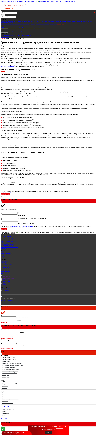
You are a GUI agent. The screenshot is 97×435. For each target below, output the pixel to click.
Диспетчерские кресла (21, 21)
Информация (4, 29)
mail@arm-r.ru (5, 290)
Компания (21, 218)
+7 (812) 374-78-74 (9, 8)
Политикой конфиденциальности (52, 428)
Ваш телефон (21, 215)
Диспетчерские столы (7, 21)
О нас (2, 35)
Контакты (6, 283)
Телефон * (19, 320)
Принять (49, 432)
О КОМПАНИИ (4, 33)
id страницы (4, 315)
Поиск (2, 14)
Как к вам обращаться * (22, 317)
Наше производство (9, 35)
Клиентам (6, 281)
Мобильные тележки (81, 21)
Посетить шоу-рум (5, 267)
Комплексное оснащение (11, 28)
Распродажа (60, 24)
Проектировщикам (6, 31)
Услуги (2, 25)
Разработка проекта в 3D (26, 28)
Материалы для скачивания (29, 31)
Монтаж (41, 28)
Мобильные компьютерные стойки (64, 21)
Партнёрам (24, 35)
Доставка (36, 28)
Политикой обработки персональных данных (21, 226)
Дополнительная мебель (42, 24)
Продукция (4, 19)
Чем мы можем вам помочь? (26, 223)
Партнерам (3, 274)
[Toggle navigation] (1, 11)
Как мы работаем (8, 278)
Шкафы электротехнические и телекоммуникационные (7, 245)
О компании (4, 269)
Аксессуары (53, 24)
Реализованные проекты (50, 31)
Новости (30, 35)
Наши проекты (4, 262)
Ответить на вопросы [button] (7, 338)
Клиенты (18, 35)
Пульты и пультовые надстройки (44, 21)
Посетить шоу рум (63, 31)
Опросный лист (16, 31)
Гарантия (40, 31)
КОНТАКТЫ (4, 418)
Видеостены (31, 21)
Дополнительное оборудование (26, 24)
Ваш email (21, 220)
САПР (2, 28)
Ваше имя (20, 213)
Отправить (3, 229)
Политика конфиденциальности (7, 300)
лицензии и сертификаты (8, 66)
